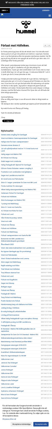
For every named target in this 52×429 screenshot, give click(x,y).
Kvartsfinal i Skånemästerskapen (13, 352)
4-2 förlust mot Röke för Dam (11, 211)
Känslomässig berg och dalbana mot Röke (16, 304)
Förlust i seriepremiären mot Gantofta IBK (16, 235)
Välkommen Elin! (7, 373)
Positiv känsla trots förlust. (10, 301)
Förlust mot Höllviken (8, 228)
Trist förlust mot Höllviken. (10, 269)
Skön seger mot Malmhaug (11, 262)
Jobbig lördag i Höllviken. (10, 308)
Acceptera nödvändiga (21, 424)
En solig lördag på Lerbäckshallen (13, 311)
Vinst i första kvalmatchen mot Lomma (15, 258)
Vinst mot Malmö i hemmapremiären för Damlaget (19, 138)
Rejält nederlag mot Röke (10, 266)
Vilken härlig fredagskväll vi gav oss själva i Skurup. (19, 318)
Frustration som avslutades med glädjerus (16, 172)
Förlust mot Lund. (7, 214)
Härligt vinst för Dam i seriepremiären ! (15, 142)
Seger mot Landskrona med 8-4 (12, 175)
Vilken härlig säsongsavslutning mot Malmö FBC (18, 189)
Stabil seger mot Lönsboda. (11, 161)
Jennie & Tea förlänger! (9, 363)
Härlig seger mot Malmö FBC (11, 154)
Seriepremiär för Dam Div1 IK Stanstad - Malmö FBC (19, 334)
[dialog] (26, 415)
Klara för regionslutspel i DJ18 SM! (13, 356)
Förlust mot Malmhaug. (9, 232)
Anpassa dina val (9, 419)
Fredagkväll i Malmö (8, 294)
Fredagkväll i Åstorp (8, 326)
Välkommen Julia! (7, 384)
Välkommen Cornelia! (8, 366)
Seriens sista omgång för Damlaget (14, 135)
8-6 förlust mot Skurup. (9, 158)
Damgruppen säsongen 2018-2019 (13, 345)
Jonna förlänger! (7, 370)
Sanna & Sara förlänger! (9, 377)
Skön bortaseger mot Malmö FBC (13, 200)
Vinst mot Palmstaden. (9, 255)
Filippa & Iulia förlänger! (9, 380)
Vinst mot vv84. (6, 221)
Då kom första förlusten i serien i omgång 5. (17, 168)
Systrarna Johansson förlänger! (12, 391)
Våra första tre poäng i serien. (11, 218)
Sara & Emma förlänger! (9, 398)
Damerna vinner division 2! (10, 145)
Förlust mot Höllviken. (15, 45)
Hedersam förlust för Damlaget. (12, 193)
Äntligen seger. (6, 287)
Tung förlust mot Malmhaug (11, 297)
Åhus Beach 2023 (7, 244)
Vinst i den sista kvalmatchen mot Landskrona (17, 248)
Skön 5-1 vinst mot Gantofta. (11, 207)
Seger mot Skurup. (8, 283)
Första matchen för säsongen (12, 186)
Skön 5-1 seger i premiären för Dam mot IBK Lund (19, 182)
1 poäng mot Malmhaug (9, 204)
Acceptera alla (41, 424)
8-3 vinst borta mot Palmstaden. (12, 179)
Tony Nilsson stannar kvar (10, 273)
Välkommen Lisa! (7, 359)
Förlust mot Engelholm (9, 280)
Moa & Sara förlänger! (9, 394)
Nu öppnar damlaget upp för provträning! (16, 251)
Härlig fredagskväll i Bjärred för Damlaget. (16, 165)
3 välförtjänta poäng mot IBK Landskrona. (16, 322)
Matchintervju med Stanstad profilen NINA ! (16, 342)
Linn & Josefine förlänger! (10, 387)
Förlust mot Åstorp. (8, 225)
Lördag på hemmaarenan (10, 315)
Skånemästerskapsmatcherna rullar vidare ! (16, 338)
